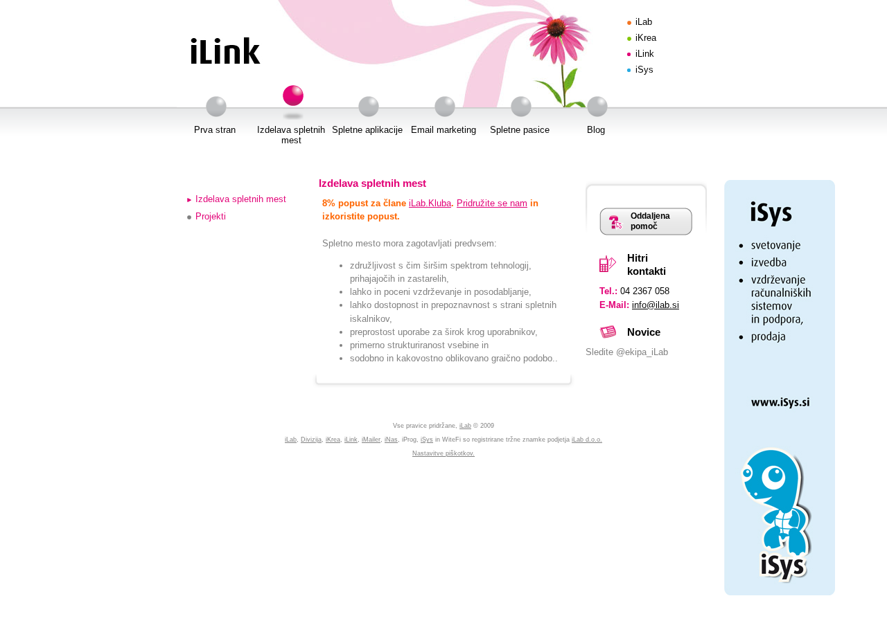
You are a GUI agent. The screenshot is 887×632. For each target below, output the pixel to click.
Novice (643, 332)
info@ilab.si (655, 305)
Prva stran (215, 130)
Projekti (210, 216)
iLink (644, 53)
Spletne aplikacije (367, 130)
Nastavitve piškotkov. (443, 453)
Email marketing (443, 130)
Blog (596, 130)
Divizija (311, 439)
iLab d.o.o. (587, 439)
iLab (643, 22)
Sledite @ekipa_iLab (627, 352)
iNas (391, 439)
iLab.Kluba (430, 203)
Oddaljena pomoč (650, 221)
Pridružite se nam (492, 203)
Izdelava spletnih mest (291, 135)
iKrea (645, 38)
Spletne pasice (520, 130)
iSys (644, 69)
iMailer (371, 439)
